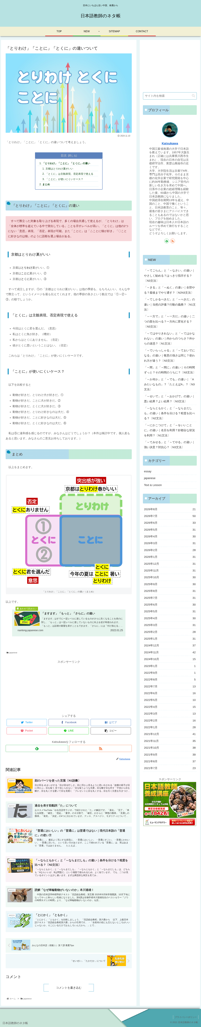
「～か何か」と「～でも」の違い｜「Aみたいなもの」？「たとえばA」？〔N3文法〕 (169, 384)
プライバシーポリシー (186, 1017)
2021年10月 (170, 747)
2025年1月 (170, 638)
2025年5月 (170, 611)
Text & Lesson (153, 485)
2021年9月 (170, 754)
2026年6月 (170, 522)
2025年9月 (170, 584)
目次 (64, 155)
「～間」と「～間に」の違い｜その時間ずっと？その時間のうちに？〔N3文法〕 (170, 370)
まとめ (46, 184)
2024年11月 (170, 652)
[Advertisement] (69, 686)
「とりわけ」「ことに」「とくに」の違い (66, 163)
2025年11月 (170, 570)
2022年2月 (170, 720)
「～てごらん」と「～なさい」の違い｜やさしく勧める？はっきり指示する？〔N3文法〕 (169, 275)
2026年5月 (170, 529)
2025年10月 (170, 577)
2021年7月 (170, 768)
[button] (193, 96)
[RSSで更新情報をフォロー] (100, 748)
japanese (13, 653)
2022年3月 (170, 713)
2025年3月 (170, 625)
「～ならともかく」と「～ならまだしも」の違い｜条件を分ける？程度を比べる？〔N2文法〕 (169, 413)
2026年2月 (170, 550)
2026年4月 (170, 536)
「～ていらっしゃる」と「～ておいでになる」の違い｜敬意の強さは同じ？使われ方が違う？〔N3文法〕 (169, 355)
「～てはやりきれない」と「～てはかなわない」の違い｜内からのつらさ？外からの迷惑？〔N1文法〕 (169, 338)
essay (147, 471)
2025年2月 (170, 632)
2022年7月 (170, 686)
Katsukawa (170, 143)
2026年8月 (170, 509)
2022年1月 (170, 727)
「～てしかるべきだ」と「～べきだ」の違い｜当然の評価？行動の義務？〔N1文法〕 (170, 304)
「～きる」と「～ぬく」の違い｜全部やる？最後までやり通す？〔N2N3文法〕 (169, 290)
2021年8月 (170, 761)
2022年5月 (170, 700)
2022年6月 (170, 693)
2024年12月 (170, 645)
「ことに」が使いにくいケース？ (64, 179)
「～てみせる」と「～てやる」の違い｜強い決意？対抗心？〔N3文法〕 (169, 445)
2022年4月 (170, 706)
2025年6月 (170, 604)
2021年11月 (170, 741)
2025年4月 (170, 618)
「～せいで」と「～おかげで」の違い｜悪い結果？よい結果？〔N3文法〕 (169, 399)
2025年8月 (170, 591)
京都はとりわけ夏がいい (59, 168)
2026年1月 (170, 556)
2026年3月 (170, 543)
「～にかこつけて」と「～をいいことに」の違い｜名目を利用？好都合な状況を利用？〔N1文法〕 (169, 430)
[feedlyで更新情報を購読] (37, 748)
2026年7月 (170, 516)
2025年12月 (170, 563)
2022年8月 (170, 679)
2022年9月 (170, 672)
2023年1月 (170, 666)
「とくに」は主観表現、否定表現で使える (69, 173)
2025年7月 (170, 597)
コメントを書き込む (68, 987)
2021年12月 (170, 734)
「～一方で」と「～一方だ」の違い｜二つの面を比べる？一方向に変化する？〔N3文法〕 (169, 321)
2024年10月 (170, 659)
